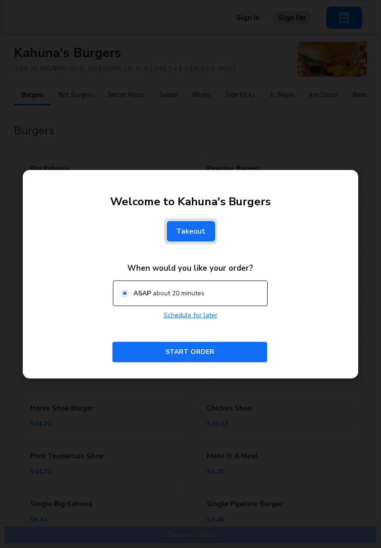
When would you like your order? (191, 268)
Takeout (191, 231)
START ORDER (189, 351)
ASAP (142, 293)
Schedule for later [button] (190, 315)
